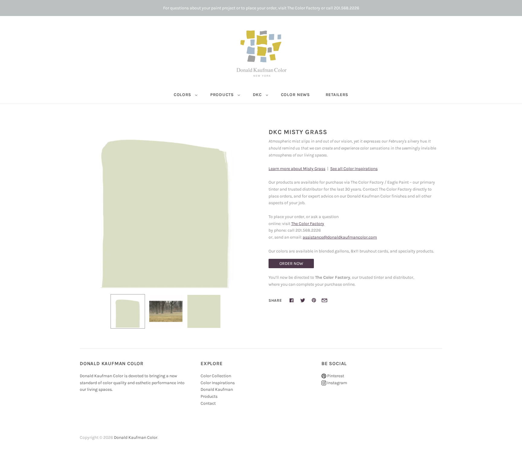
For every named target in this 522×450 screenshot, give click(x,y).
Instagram (336, 382)
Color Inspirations (218, 382)
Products (209, 396)
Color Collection (216, 375)
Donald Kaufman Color (135, 437)
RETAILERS (337, 94)
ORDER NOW (291, 263)
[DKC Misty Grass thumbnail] (128, 311)
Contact (208, 403)
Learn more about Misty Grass (297, 168)
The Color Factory (307, 223)
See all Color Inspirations (354, 168)
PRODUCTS (222, 94)
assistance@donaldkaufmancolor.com (340, 237)
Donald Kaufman (217, 389)
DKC (257, 94)
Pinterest (335, 375)
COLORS (182, 94)
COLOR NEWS (295, 94)
